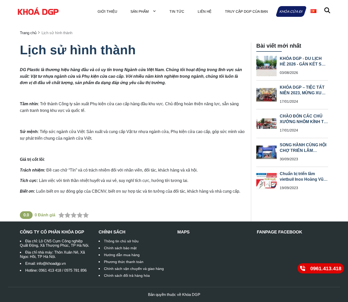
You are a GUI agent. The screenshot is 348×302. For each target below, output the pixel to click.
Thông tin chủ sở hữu (121, 241)
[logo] (38, 11)
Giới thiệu (107, 11)
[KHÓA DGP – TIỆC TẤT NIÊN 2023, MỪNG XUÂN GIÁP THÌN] (266, 95)
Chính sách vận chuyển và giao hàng (134, 269)
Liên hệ (204, 11)
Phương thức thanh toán (123, 262)
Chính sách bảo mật (120, 248)
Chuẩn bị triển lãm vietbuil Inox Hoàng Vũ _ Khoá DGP (303, 179)
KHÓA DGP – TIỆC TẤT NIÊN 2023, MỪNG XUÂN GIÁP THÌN (304, 93)
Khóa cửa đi (291, 11)
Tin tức (176, 11)
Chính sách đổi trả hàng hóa (127, 275)
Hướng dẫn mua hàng (122, 255)
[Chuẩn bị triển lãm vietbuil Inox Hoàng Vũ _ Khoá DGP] (266, 181)
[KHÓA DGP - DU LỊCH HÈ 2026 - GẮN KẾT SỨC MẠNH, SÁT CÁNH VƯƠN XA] (266, 66)
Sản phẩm (140, 11)
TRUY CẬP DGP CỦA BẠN (246, 11)
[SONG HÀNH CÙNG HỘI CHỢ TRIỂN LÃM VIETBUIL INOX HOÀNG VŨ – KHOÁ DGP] (266, 152)
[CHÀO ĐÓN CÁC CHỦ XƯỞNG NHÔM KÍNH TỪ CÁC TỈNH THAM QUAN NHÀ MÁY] (266, 123)
